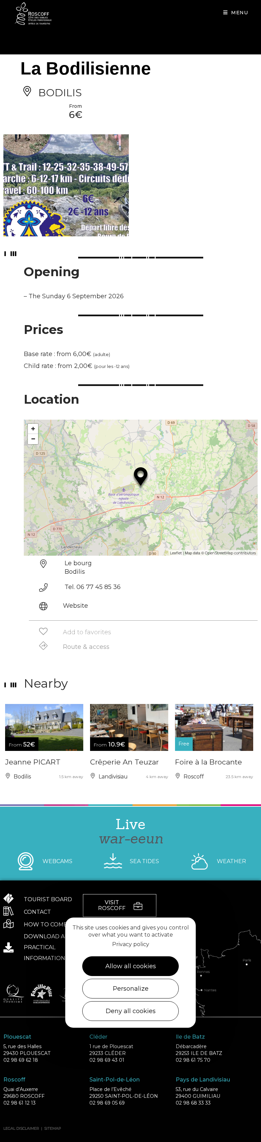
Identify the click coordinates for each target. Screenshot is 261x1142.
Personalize (131, 988)
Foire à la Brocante (208, 762)
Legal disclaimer (21, 1128)
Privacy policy (130, 944)
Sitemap (52, 1128)
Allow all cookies (130, 966)
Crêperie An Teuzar (124, 762)
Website (75, 605)
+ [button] (33, 428)
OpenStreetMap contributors (230, 553)
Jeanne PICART (32, 762)
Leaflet (176, 553)
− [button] (33, 438)
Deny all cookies (131, 1011)
